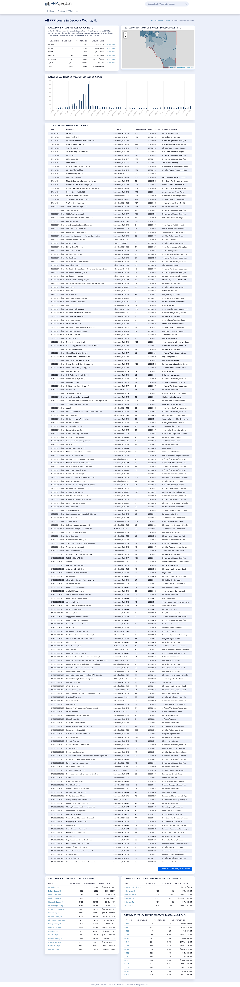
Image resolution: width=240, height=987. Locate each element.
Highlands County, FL (55, 902)
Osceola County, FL (55, 928)
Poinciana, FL (129, 902)
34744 (126, 942)
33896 (126, 927)
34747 (126, 949)
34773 (126, 971)
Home (51, 11)
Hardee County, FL (54, 898)
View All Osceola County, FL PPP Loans (175, 869)
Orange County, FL (54, 924)
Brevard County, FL (55, 887)
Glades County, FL (54, 895)
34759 (126, 957)
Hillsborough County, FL (56, 906)
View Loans (111, 44)
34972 (126, 975)
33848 (126, 924)
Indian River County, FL (56, 909)
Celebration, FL (129, 891)
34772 (126, 968)
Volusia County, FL (54, 949)
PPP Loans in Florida (162, 21)
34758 (126, 953)
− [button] (125, 36)
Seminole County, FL (55, 939)
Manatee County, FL (55, 917)
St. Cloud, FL (128, 906)
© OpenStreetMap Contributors (183, 67)
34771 (126, 964)
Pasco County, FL (54, 931)
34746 (126, 946)
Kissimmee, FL (129, 898)
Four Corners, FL (130, 895)
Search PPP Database (69, 11)
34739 (126, 931)
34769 (126, 960)
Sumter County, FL (54, 946)
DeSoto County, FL (54, 891)
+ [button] (125, 33)
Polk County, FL (53, 935)
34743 (126, 938)
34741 (126, 935)
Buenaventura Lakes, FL (132, 887)
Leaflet (171, 67)
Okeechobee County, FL (56, 920)
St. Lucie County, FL (55, 942)
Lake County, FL (53, 913)
